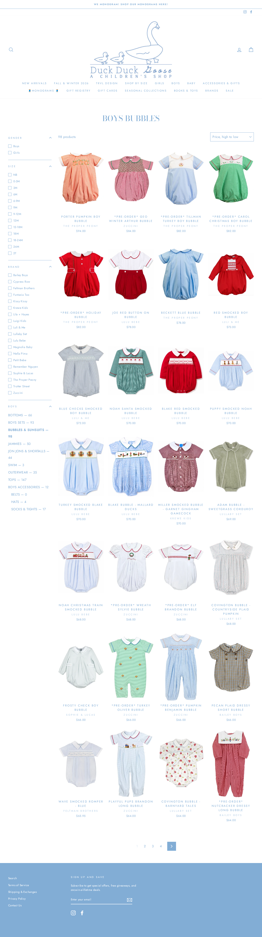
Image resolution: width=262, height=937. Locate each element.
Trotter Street (21, 386)
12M (16, 220)
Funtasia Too (21, 295)
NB (15, 175)
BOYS (176, 83)
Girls (16, 153)
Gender (15, 138)
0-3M (16, 181)
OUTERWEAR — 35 (22, 472)
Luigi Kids (19, 321)
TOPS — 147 (17, 479)
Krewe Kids (20, 308)
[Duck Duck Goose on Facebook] (82, 912)
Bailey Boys (20, 275)
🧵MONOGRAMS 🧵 (43, 91)
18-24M (18, 240)
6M (15, 194)
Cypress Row (21, 282)
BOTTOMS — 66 (20, 415)
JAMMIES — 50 (19, 443)
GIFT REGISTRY (79, 91)
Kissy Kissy (20, 301)
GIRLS (159, 83)
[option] (131, 4)
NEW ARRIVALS (34, 83)
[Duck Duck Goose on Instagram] (73, 912)
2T (15, 253)
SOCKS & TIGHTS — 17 (28, 509)
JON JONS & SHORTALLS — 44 (29, 454)
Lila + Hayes (21, 314)
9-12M (17, 214)
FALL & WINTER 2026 (71, 83)
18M (16, 234)
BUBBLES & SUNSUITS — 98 (28, 433)
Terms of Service (18, 885)
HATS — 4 (18, 501)
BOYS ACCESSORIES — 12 (28, 487)
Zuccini (18, 393)
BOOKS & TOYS (186, 91)
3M (15, 188)
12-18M (17, 227)
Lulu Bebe (19, 340)
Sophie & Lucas (23, 373)
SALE (230, 91)
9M (15, 207)
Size (12, 166)
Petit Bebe (19, 360)
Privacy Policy (17, 899)
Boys (16, 146)
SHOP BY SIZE (136, 83)
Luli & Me (19, 327)
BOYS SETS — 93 (21, 422)
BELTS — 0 (19, 494)
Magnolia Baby (22, 347)
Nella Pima (20, 354)
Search (12, 878)
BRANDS (212, 91)
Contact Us (14, 905)
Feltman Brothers (24, 288)
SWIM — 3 (16, 465)
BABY (191, 83)
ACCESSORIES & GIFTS (221, 83)
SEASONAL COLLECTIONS (146, 91)
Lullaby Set (20, 334)
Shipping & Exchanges (22, 892)
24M (16, 247)
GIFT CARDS (108, 91)
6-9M (16, 201)
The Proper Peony (24, 380)
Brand (14, 267)
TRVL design (107, 83)
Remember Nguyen (25, 367)
